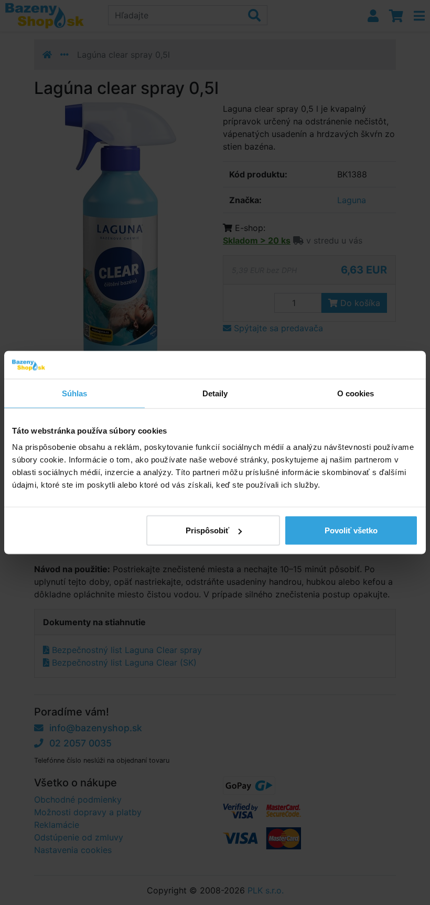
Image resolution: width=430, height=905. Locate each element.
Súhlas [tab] (75, 392)
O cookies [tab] (355, 392)
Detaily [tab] (215, 392)
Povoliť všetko (351, 530)
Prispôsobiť (207, 530)
